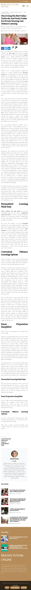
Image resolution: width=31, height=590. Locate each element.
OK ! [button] (7, 587)
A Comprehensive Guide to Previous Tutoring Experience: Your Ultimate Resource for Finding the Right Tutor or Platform (19, 519)
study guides (12, 53)
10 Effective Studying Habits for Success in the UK (17, 509)
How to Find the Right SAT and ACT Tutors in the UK (18, 537)
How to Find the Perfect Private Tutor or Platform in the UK (17, 490)
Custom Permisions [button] (15, 587)
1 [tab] (14, 42)
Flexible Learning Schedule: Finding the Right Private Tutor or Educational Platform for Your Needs (18, 547)
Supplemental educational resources (16, 12)
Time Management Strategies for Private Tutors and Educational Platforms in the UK (18, 500)
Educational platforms (5, 12)
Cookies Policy (15, 585)
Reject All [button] (24, 587)
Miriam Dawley (5, 30)
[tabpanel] (14, 39)
